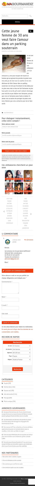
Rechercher (17, 369)
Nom (4, 297)
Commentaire (7, 282)
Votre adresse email (8, 124)
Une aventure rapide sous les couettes (13, 467)
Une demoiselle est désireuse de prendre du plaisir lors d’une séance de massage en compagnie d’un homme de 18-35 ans (16, 421)
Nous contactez (25, 479)
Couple (6, 383)
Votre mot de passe (8, 141)
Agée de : (9, 352)
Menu (17, 22)
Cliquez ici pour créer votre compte (16, 151)
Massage (6, 398)
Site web (5, 313)
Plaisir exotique (8, 401)
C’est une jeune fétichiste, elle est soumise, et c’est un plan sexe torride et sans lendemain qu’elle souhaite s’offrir (17, 436)
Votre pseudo (6, 133)
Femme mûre (7, 387)
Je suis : (10, 346)
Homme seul (7, 390)
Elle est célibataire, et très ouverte (12, 460)
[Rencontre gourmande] (17, 4)
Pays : (10, 356)
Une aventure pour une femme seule (13, 464)
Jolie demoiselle (8, 112)
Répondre (29, 240)
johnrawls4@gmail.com (12, 259)
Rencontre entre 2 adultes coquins (12, 457)
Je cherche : (9, 349)
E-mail (5, 305)
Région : (10, 359)
